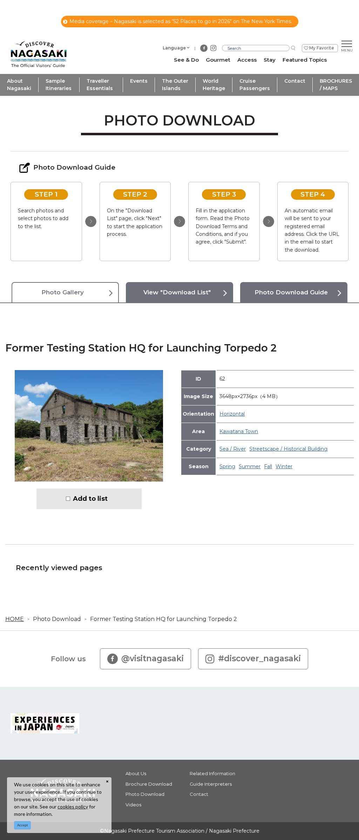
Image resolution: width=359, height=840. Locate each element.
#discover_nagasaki (259, 658)
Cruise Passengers (254, 84)
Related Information (212, 773)
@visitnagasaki (152, 658)
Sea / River (232, 449)
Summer (249, 466)
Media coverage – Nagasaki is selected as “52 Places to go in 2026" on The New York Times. (180, 21)
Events (139, 81)
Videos (133, 804)
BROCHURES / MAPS (336, 84)
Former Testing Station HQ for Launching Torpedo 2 (163, 619)
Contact (294, 81)
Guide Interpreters (211, 784)
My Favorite (321, 47)
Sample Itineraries (59, 84)
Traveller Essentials (100, 84)
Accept (22, 825)
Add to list (90, 499)
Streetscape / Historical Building (288, 449)
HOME (14, 619)
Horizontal (232, 414)
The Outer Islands (175, 84)
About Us (136, 773)
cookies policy (72, 807)
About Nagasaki (19, 84)
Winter (284, 466)
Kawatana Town (238, 431)
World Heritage (214, 84)
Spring (227, 466)
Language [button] (174, 47)
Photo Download (57, 619)
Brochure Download (149, 784)
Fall (268, 466)
